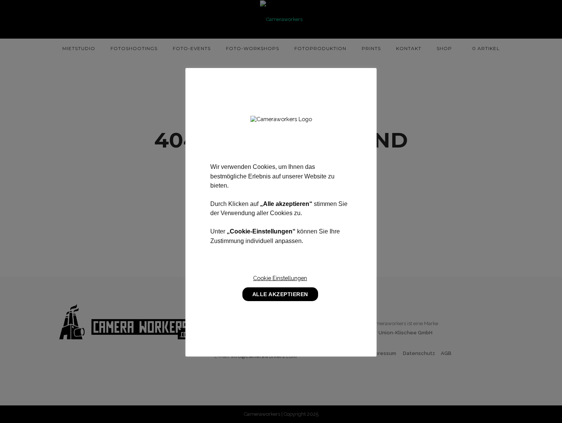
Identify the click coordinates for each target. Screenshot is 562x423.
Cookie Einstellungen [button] (280, 278)
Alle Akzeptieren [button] (280, 294)
